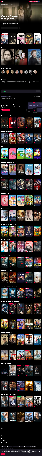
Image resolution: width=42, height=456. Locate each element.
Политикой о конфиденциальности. (27, 452)
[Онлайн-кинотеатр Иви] (2, 1)
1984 (3, 20)
